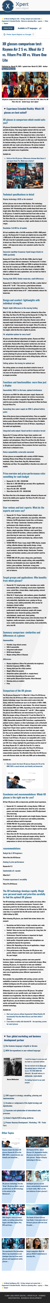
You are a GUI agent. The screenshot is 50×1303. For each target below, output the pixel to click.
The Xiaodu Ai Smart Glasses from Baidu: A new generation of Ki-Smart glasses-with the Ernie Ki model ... (37, 1221)
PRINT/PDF (8, 28)
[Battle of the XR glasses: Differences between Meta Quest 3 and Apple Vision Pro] (27, 176)
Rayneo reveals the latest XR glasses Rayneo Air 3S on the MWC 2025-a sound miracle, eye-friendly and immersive (26, 765)
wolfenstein (28, 1076)
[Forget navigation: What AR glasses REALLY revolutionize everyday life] (37, 1248)
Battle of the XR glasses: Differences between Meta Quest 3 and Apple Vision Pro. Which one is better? (26, 159)
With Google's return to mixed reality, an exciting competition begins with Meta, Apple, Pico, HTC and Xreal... (12, 1221)
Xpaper (6, 23)
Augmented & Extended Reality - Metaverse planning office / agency (22, 21)
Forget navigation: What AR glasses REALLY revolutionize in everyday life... (37, 1253)
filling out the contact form (35, 1066)
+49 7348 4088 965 (35, 1071)
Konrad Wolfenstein (8, 69)
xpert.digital (38, 1076)
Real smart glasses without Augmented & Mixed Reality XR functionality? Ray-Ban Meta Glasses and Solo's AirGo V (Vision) (26, 1016)
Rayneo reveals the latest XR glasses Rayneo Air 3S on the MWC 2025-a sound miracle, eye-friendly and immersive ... (12, 1153)
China (46, 21)
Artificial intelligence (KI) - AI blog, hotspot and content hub (22, 19)
